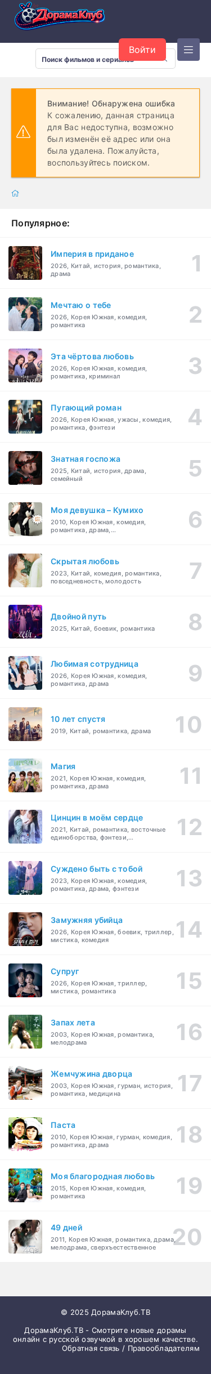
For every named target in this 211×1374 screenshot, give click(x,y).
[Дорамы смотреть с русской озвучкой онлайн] (67, 19)
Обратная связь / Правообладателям (131, 1348)
